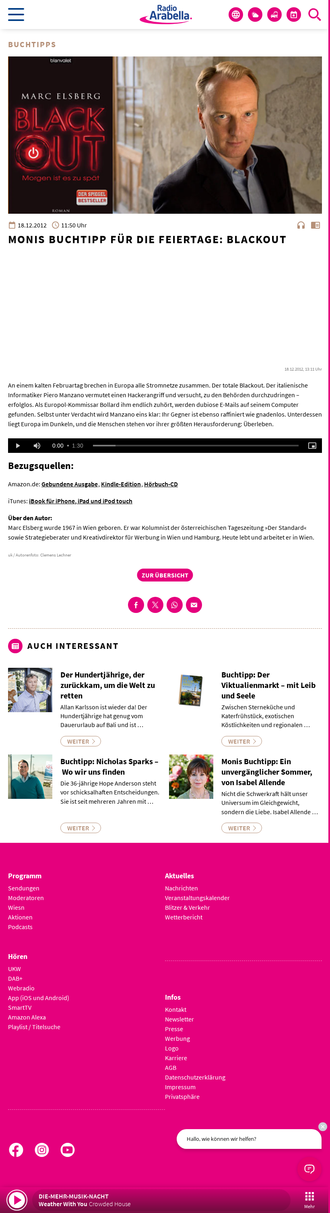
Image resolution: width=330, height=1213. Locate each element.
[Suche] (314, 14)
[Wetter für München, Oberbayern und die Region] (255, 14)
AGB (170, 1067)
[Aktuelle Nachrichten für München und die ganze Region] (236, 14)
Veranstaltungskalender (197, 898)
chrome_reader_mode (315, 225)
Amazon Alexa (27, 1017)
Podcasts (20, 927)
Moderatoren (26, 898)
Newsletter (179, 1019)
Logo (172, 1048)
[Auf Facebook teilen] (136, 605)
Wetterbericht (183, 917)
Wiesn (16, 907)
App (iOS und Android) (38, 998)
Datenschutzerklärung (195, 1077)
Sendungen (23, 888)
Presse (174, 1029)
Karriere (176, 1058)
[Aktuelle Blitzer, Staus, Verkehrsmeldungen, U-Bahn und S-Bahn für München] (274, 14)
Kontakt (175, 1009)
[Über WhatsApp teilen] (175, 605)
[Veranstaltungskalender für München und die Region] (294, 14)
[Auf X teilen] (155, 605)
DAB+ (15, 978)
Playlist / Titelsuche (34, 1027)
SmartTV (19, 1007)
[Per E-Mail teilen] (194, 605)
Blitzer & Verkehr (187, 907)
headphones (301, 225)
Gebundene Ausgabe (69, 484)
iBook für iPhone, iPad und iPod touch (80, 501)
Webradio (21, 988)
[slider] (196, 445)
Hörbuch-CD (161, 484)
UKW (14, 969)
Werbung (177, 1038)
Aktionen (20, 917)
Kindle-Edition (121, 484)
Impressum (180, 1087)
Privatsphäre (182, 1096)
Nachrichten (181, 888)
